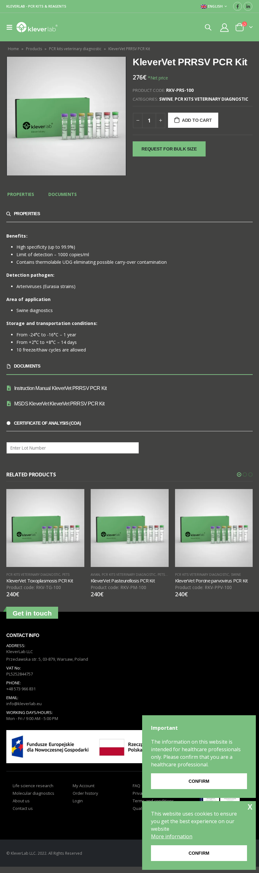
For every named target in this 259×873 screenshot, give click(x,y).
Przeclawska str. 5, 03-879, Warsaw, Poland (47, 666)
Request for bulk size (169, 148)
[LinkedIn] (248, 6)
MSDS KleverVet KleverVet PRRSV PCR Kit (59, 403)
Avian (10, 574)
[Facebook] (237, 6)
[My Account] (224, 27)
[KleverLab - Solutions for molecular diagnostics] (36, 27)
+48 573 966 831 (21, 695)
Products (34, 48)
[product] (45, 528)
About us (21, 807)
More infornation (171, 836)
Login (78, 807)
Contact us (23, 814)
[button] (239, 474)
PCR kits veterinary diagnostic (75, 48)
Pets (77, 574)
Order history (85, 799)
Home (13, 48)
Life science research (33, 792)
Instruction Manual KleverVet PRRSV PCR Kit (60, 388)
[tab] (20, 194)
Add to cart (197, 120)
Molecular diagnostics (33, 799)
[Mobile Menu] (11, 27)
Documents (62, 194)
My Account (83, 792)
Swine (166, 99)
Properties (20, 194)
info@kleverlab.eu (24, 710)
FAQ (136, 792)
